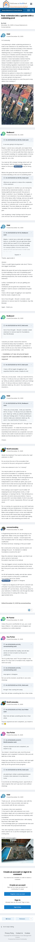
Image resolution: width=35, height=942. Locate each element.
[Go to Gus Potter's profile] (3, 638)
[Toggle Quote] (4, 140)
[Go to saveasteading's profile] (3, 528)
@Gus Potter (18, 166)
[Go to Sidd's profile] (3, 35)
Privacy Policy (9, 933)
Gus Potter (11, 637)
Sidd (4, 23)
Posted (15, 36)
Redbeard (10, 132)
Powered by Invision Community (17, 939)
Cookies (27, 933)
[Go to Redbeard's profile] (3, 134)
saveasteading (12, 527)
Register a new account (17, 894)
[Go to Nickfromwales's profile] (3, 450)
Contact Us (19, 933)
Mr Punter (10, 618)
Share (9, 919)
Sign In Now (17, 907)
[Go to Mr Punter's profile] (3, 619)
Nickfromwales (12, 449)
